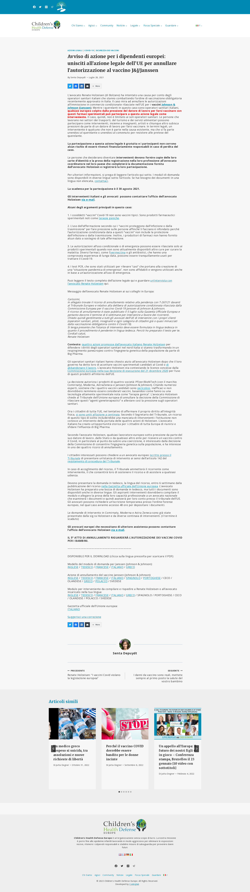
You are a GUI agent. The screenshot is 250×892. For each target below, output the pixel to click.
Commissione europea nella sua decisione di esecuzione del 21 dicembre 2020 (118, 371)
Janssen (85, 107)
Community (106, 25)
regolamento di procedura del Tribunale (94, 461)
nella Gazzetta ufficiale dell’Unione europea (129, 486)
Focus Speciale (142, 875)
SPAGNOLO (133, 578)
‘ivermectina (117, 252)
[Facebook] (34, 7)
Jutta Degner (62, 765)
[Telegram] (52, 7)
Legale (129, 875)
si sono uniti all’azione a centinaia (98, 414)
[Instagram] (46, 7)
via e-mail (88, 199)
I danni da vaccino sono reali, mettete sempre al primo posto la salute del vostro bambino (158, 676)
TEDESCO (87, 567)
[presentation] (72, 723)
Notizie (120, 875)
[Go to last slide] (53, 748)
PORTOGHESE (152, 578)
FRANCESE (102, 567)
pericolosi (143, 388)
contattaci (101, 181)
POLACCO (101, 581)
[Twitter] (40, 7)
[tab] (119, 792)
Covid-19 (89, 50)
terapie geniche (109, 218)
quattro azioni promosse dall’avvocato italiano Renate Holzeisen (123, 344)
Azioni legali (75, 50)
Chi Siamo (87, 875)
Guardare (156, 875)
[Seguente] (196, 748)
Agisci (97, 875)
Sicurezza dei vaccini (107, 50)
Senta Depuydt (78, 77)
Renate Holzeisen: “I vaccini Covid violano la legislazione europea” (94, 674)
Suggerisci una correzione (84, 617)
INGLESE (73, 567)
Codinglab (134, 884)
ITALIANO (117, 567)
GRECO (130, 567)
